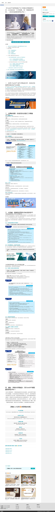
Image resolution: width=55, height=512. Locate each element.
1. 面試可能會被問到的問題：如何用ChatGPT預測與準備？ (16, 57)
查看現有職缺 (17, 506)
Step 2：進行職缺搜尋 (11, 51)
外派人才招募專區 (28, 508)
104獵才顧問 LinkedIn (8, 451)
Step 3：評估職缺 (11, 52)
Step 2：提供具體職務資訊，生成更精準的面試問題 (17, 60)
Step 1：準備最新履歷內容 (12, 50)
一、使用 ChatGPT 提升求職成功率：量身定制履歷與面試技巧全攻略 (17, 46)
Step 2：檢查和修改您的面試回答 (15, 64)
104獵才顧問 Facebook (8, 450)
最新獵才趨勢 (28, 507)
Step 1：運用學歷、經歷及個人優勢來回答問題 (17, 63)
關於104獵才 (38, 506)
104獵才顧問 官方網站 (8, 448)
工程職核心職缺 (20, 421)
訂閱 (48, 16)
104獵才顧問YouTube (8, 453)
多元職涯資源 (17, 508)
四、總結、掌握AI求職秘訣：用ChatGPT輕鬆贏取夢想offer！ (16, 69)
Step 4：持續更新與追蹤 (12, 53)
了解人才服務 (17, 507)
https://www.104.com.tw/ (21, 140)
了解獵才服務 (28, 506)
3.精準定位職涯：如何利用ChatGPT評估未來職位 (15, 67)
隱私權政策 (2, 511)
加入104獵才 (38, 507)
